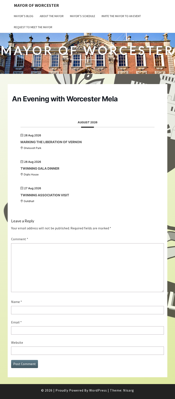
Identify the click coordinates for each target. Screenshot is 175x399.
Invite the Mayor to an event (121, 16)
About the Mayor (52, 16)
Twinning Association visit (44, 195)
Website (17, 342)
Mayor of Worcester (36, 5)
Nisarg (128, 390)
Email (16, 322)
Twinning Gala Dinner (39, 168)
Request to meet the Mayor (33, 27)
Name (16, 302)
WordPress (98, 390)
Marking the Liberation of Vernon (51, 142)
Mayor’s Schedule (82, 16)
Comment (19, 239)
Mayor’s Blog (23, 16)
